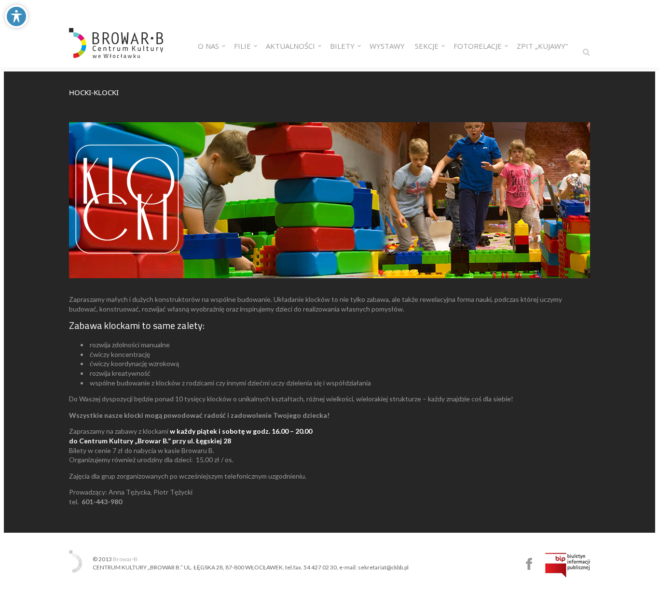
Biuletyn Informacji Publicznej (567, 565)
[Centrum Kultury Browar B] (116, 34)
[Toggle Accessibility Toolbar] (16, 16)
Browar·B (125, 559)
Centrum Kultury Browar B (529, 564)
